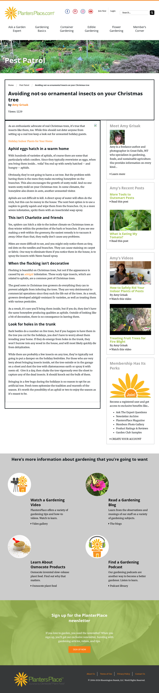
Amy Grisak (20, 105)
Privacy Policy (123, 674)
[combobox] (134, 12)
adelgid (29, 274)
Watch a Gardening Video (48, 502)
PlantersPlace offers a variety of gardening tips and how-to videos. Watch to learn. (49, 514)
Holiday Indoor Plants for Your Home (30, 141)
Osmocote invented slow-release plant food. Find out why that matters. (50, 576)
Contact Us (140, 674)
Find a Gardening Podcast (123, 564)
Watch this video (121, 298)
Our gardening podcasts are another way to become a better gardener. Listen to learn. (127, 576)
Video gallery (40, 523)
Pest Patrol (24, 85)
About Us (91, 674)
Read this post (119, 201)
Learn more (118, 174)
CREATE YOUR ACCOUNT (126, 438)
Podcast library (118, 585)
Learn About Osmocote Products (48, 564)
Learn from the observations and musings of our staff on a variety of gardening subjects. (128, 514)
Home (11, 85)
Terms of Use (106, 674)
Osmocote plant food (44, 585)
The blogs (115, 523)
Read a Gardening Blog (124, 502)
